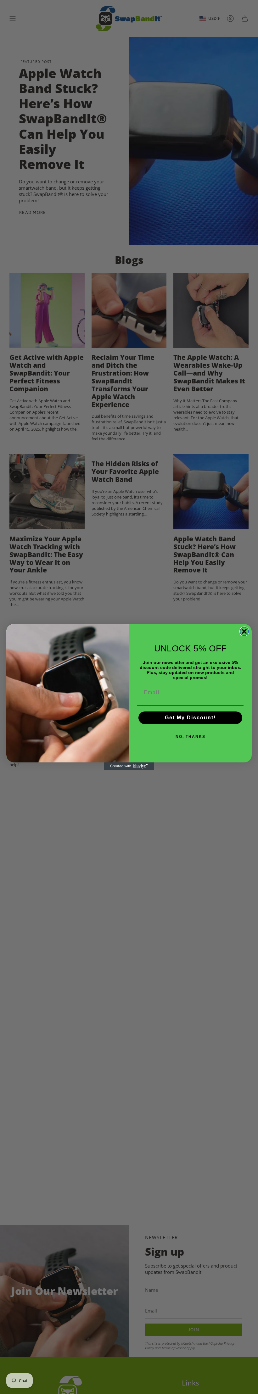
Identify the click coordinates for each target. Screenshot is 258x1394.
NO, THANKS (190, 736)
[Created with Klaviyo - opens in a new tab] (129, 766)
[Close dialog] (244, 631)
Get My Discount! (190, 717)
